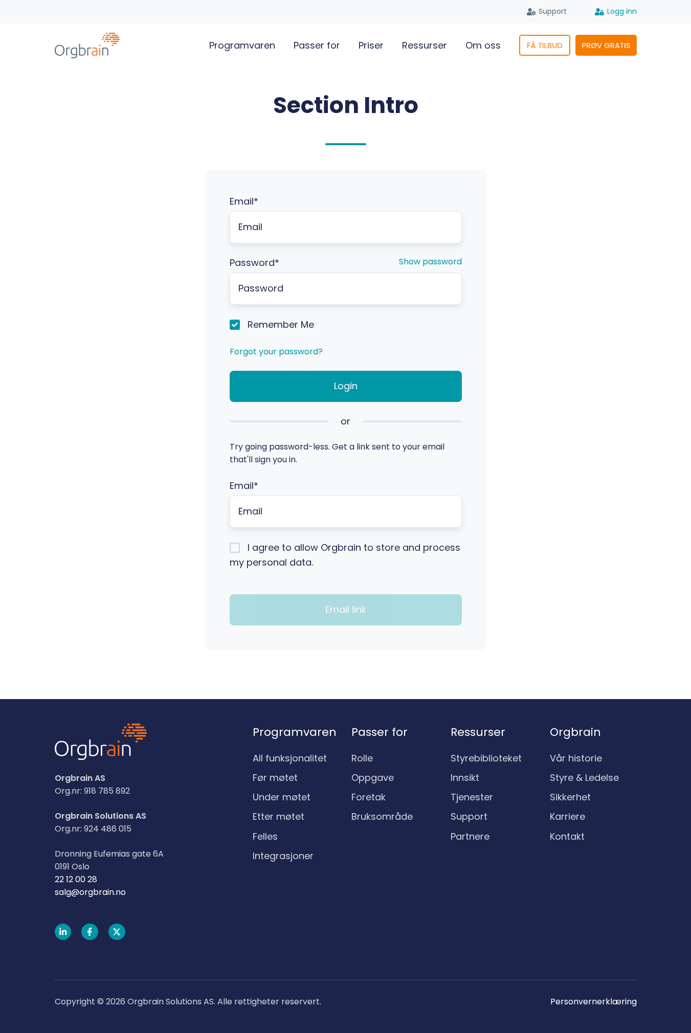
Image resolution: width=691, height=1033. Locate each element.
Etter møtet (278, 816)
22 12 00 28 (76, 879)
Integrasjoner (283, 855)
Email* (244, 201)
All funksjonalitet (290, 758)
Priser (371, 45)
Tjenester (472, 797)
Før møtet (275, 777)
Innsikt (465, 777)
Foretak (368, 797)
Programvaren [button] (242, 45)
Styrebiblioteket (486, 758)
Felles (265, 836)
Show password (430, 261)
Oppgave (372, 777)
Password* (254, 262)
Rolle (362, 758)
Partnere (470, 836)
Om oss (483, 45)
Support (553, 11)
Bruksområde (382, 816)
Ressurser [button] (424, 45)
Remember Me (281, 324)
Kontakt (567, 836)
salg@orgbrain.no (90, 892)
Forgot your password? (276, 351)
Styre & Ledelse (584, 777)
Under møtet (281, 797)
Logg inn (622, 11)
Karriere (567, 816)
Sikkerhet (570, 797)
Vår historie (576, 758)
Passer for (317, 45)
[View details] (63, 932)
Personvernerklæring (593, 1001)
